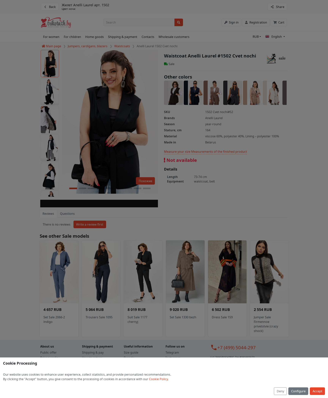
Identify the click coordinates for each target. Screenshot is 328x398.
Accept (317, 391)
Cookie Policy (158, 379)
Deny (280, 391)
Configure (298, 391)
